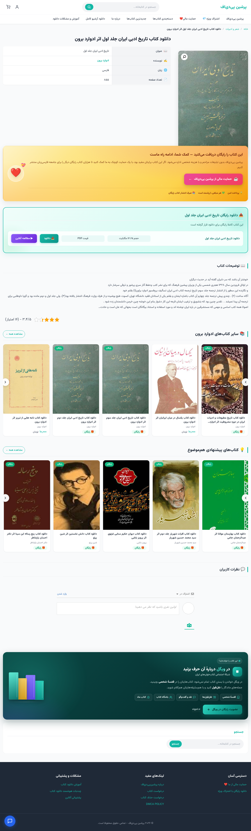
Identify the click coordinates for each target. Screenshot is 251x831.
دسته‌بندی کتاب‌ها (163, 19)
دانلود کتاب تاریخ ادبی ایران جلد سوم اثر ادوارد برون (77, 420)
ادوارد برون (103, 60)
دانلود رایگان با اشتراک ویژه (232, 791)
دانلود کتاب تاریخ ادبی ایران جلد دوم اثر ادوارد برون (27, 420)
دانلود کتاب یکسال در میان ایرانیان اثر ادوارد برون (126, 420)
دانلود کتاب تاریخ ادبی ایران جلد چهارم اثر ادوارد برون (229, 420)
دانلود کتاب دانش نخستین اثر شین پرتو (177, 536)
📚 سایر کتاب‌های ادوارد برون (220, 334)
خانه (246, 29)
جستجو (175, 744)
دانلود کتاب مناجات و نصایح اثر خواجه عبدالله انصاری (80, 536)
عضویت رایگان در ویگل (225, 709)
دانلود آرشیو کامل (95, 19)
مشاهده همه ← (14, 334)
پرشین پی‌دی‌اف (233, 7)
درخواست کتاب (155, 791)
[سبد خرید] (8, 7)
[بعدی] (5, 382)
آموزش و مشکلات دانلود (66, 19)
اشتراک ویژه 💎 (211, 19)
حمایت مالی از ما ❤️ (235, 784)
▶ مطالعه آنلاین (24, 238)
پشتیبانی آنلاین (73, 798)
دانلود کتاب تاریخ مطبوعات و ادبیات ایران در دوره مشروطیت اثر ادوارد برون (177, 422)
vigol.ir (196, 709)
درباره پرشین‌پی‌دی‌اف (152, 784)
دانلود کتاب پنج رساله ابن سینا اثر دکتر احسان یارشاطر (126, 536)
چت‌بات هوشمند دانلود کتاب (65, 791)
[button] (184, 57)
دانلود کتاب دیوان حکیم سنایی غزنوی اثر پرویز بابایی (226, 536)
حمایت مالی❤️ (188, 19)
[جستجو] (89, 7)
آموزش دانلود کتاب (71, 784)
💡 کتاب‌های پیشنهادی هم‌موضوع (216, 450)
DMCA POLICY (155, 804)
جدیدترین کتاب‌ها (136, 19)
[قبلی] (246, 382)
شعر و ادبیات (232, 29)
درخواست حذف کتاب (152, 798)
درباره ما (116, 19)
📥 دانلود (49, 238)
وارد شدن (62, 594)
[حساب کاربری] (17, 7)
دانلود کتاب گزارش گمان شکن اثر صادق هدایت (30, 536)
